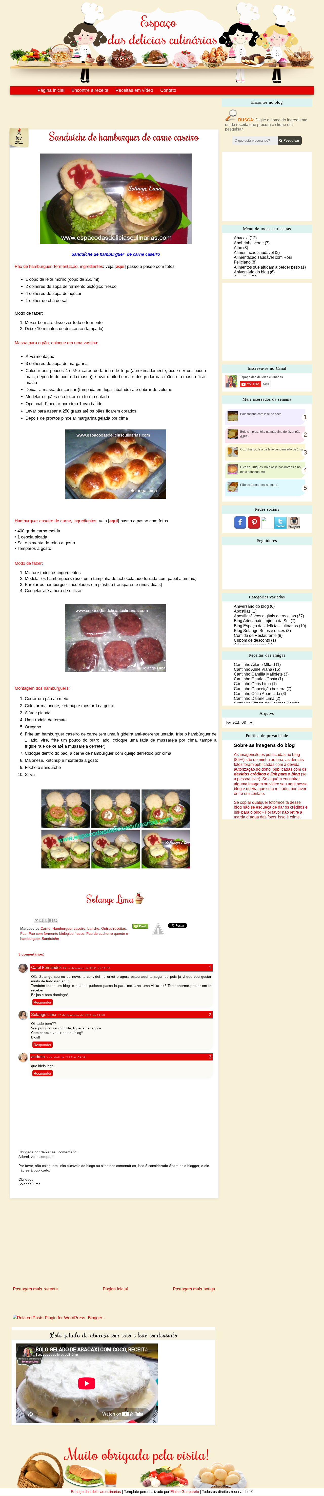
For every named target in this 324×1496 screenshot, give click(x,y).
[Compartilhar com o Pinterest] (55, 920)
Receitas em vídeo (134, 90)
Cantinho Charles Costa (255, 679)
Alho (238, 248)
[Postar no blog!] (41, 920)
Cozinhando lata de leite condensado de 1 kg (271, 449)
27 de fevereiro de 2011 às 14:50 (81, 1015)
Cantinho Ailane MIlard (254, 664)
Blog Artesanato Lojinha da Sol (262, 621)
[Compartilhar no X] (46, 920)
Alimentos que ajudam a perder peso (267, 267)
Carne (45, 928)
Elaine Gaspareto (184, 1491)
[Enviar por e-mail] (36, 920)
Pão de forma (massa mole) (259, 485)
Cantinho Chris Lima (252, 684)
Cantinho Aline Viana (253, 669)
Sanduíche (50, 939)
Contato (168, 90)
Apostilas (242, 611)
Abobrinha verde (249, 243)
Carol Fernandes (46, 967)
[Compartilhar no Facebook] (50, 920)
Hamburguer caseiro (68, 928)
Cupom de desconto (252, 640)
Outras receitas (113, 928)
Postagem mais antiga (194, 1289)
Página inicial (50, 90)
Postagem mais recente (35, 1289)
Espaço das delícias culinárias (96, 1491)
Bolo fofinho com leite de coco (260, 414)
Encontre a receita (89, 90)
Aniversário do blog (251, 272)
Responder (42, 1002)
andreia (38, 1057)
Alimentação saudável (254, 252)
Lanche (93, 928)
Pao (23, 933)
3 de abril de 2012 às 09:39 (66, 1057)
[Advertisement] (103, 108)
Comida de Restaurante (255, 635)
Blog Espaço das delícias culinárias (266, 626)
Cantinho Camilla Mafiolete (258, 674)
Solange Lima (43, 1014)
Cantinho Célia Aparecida (257, 693)
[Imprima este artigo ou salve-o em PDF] (140, 927)
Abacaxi (241, 238)
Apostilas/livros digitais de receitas (265, 616)
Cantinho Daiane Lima (254, 698)
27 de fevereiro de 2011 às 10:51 (86, 968)
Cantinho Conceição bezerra (260, 689)
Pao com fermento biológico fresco (56, 933)
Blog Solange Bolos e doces (259, 630)
